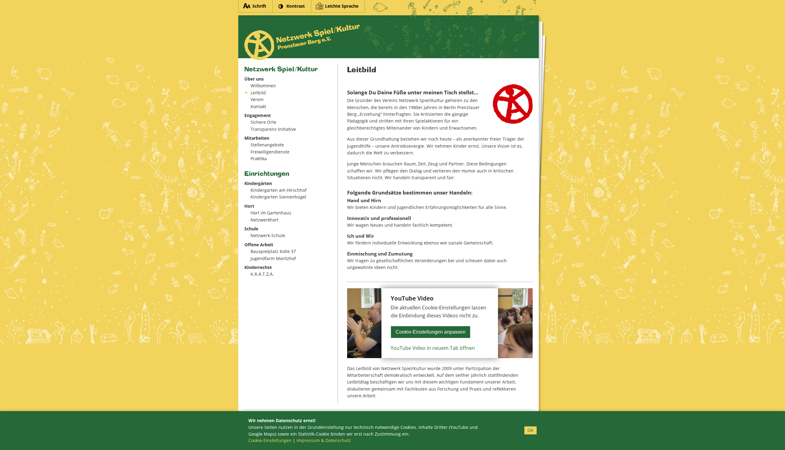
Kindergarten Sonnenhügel (278, 197)
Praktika (259, 158)
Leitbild (258, 93)
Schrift (259, 6)
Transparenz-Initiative (273, 129)
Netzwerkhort (264, 220)
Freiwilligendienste (270, 152)
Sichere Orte (263, 122)
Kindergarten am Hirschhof (279, 190)
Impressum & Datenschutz (324, 440)
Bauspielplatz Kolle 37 (273, 251)
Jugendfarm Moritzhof (273, 258)
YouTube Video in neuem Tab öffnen (433, 348)
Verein (257, 99)
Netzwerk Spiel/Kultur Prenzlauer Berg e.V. (302, 42)
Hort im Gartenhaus (271, 213)
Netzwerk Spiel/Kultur (281, 69)
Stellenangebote (267, 145)
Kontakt (258, 106)
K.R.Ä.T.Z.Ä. (262, 274)
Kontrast (295, 6)
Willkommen (263, 86)
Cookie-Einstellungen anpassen (430, 332)
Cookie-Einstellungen (270, 440)
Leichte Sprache (341, 6)
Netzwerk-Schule (268, 235)
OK (530, 430)
